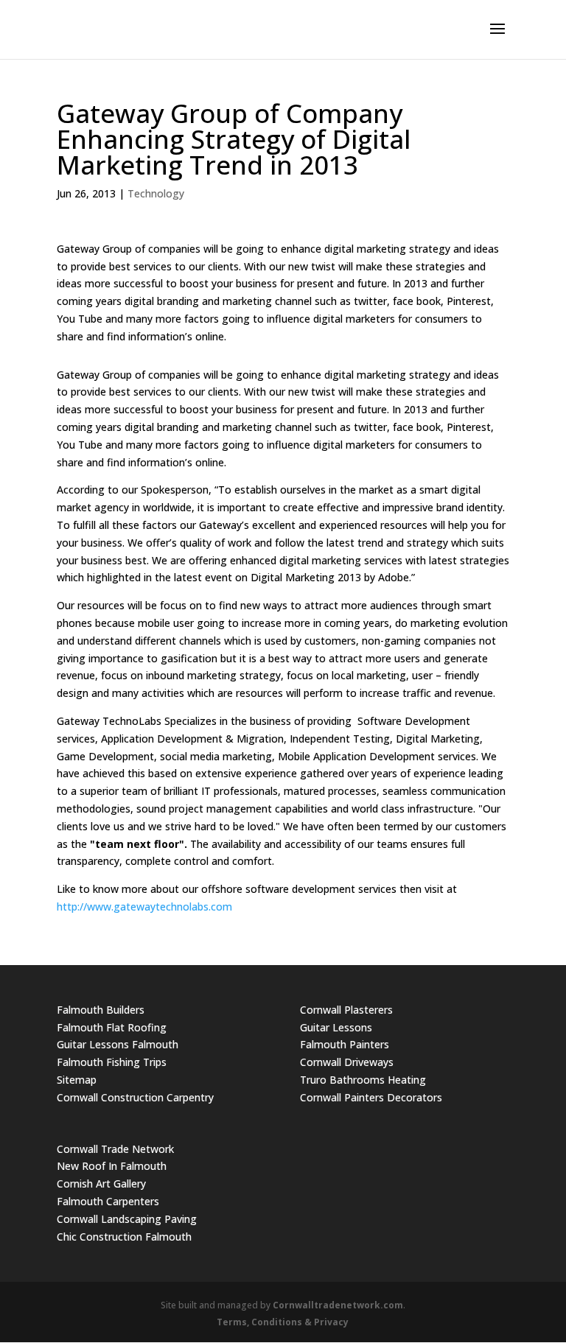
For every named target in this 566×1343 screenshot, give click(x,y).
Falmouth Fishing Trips (112, 1062)
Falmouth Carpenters (108, 1201)
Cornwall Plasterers (346, 1010)
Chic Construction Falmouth (124, 1237)
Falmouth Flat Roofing (112, 1027)
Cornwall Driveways (347, 1062)
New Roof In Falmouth (112, 1166)
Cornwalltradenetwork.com (338, 1305)
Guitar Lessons (336, 1027)
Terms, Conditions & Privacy (283, 1322)
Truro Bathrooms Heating (363, 1080)
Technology (155, 193)
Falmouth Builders (100, 1010)
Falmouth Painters (344, 1044)
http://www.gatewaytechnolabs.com (144, 907)
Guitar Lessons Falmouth (117, 1044)
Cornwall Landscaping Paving (127, 1219)
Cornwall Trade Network (115, 1149)
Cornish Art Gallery (101, 1184)
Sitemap (77, 1080)
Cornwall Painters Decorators (371, 1097)
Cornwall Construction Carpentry (135, 1097)
